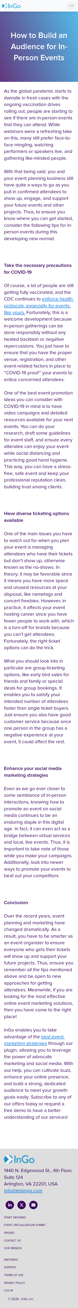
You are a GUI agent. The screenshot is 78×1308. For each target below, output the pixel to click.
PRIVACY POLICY (14, 1283)
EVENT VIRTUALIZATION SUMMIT (25, 1225)
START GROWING (15, 1217)
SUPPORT (10, 1267)
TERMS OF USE (13, 1275)
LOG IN (8, 1290)
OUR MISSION (13, 1248)
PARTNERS (11, 1259)
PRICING (9, 1233)
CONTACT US (12, 1240)
